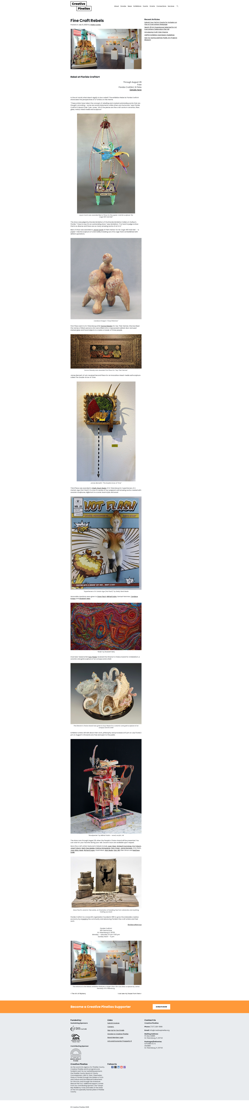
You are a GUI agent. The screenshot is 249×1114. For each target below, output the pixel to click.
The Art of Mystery (78, 993)
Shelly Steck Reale (99, 488)
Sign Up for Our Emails (115, 1030)
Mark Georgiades (88, 848)
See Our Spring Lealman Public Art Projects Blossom (160, 39)
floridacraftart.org (135, 925)
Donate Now (161, 1007)
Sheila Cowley (95, 25)
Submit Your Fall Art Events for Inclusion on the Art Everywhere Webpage (160, 23)
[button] (176, 5)
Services (171, 6)
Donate (123, 6)
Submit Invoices (113, 1023)
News (130, 6)
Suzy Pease (92, 657)
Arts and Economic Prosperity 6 (119, 1041)
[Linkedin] (118, 1067)
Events (145, 6)
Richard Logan (89, 850)
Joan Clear (112, 846)
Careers (110, 1027)
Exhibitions (137, 6)
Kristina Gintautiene (102, 848)
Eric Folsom (136, 846)
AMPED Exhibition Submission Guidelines (159, 35)
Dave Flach (101, 596)
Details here (136, 89)
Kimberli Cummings (124, 846)
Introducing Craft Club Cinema (156, 32)
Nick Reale (109, 850)
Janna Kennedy (126, 848)
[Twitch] (124, 1067)
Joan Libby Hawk (77, 850)
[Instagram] (115, 1067)
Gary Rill (117, 850)
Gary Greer (115, 848)
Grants (152, 6)
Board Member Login (115, 1037)
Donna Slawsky (106, 326)
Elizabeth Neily (84, 598)
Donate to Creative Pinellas (117, 1034)
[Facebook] (112, 1067)
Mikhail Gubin (112, 596)
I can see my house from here (129, 993)
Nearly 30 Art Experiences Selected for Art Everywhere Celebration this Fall (160, 28)
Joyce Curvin (98, 230)
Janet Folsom (76, 848)
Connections (161, 6)
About (116, 6)
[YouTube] (121, 1067)
